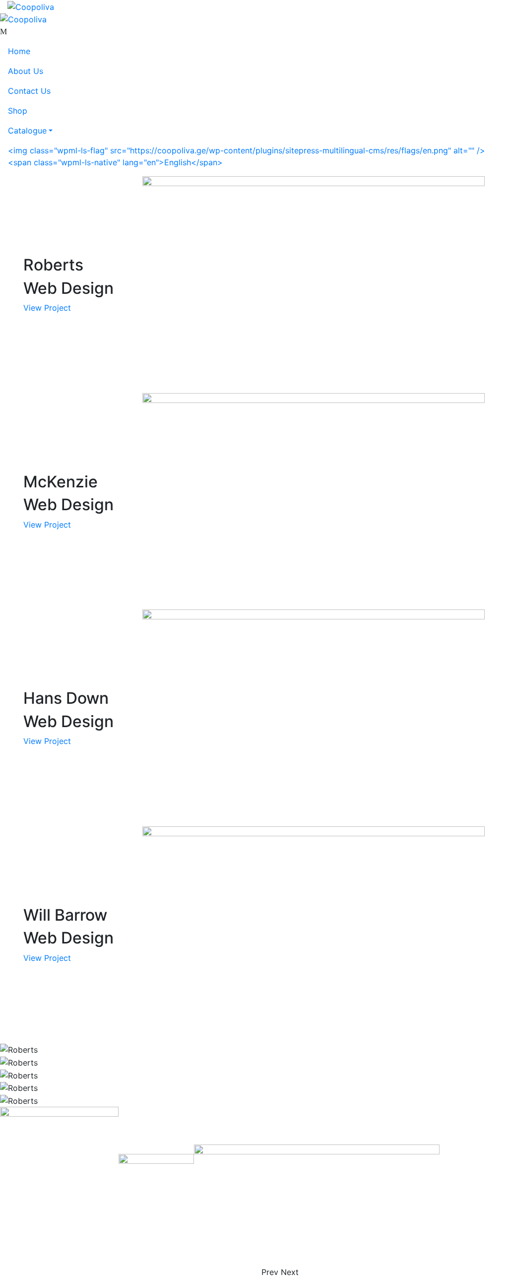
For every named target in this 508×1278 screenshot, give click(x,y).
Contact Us (29, 91)
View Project (47, 308)
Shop (17, 111)
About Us (25, 71)
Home (19, 51)
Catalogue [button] (27, 130)
